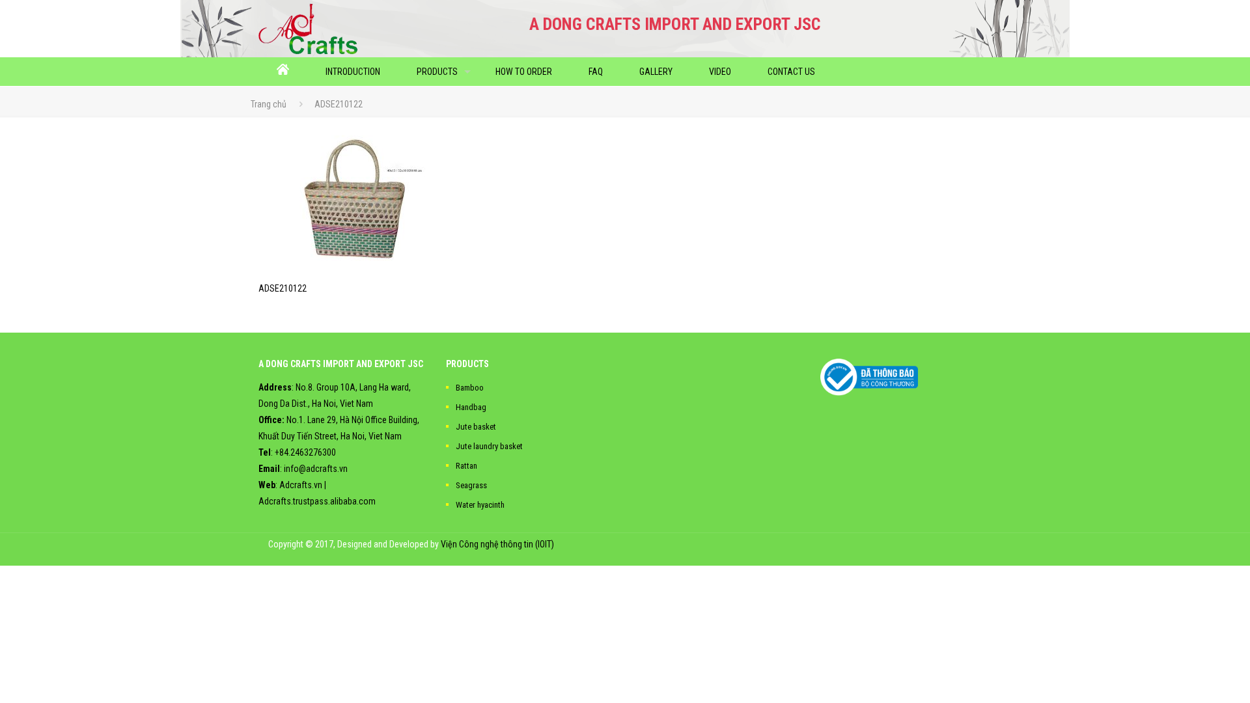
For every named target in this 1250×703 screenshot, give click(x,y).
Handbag (471, 407)
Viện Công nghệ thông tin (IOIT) (497, 544)
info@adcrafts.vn (316, 468)
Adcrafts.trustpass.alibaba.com (317, 501)
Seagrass (471, 485)
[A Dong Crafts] (308, 28)
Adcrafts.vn (300, 485)
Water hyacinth (480, 505)
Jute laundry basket (489, 446)
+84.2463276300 (305, 452)
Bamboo (470, 388)
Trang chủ (268, 104)
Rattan (466, 466)
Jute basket (476, 427)
